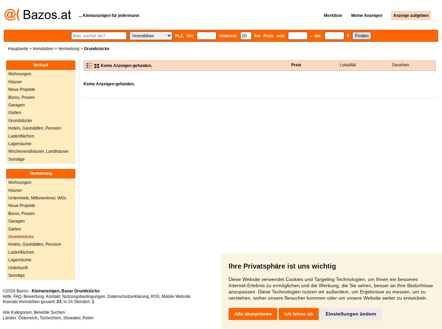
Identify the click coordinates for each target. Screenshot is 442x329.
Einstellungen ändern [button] (351, 314)
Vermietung (68, 48)
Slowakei (71, 318)
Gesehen (400, 65)
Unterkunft (18, 267)
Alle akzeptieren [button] (253, 314)
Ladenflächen (21, 136)
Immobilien (43, 48)
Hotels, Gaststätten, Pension (34, 128)
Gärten (14, 112)
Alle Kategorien (17, 312)
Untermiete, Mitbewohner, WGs (37, 198)
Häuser (15, 81)
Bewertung (33, 296)
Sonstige (16, 159)
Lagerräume (19, 143)
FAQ (17, 296)
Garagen (16, 105)
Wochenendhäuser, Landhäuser (38, 151)
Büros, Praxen (21, 97)
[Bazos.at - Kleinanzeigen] (37, 19)
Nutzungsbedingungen (83, 296)
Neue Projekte (21, 89)
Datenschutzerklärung (128, 296)
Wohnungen (19, 74)
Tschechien (50, 318)
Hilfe (7, 296)
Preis (296, 65)
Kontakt (53, 296)
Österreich (28, 318)
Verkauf (40, 65)
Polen (88, 318)
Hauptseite (18, 48)
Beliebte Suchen (49, 312)
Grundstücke (20, 120)
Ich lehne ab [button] (298, 314)
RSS (155, 296)
